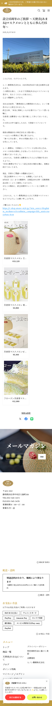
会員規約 (31, 658)
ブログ (6, 664)
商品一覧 (7, 652)
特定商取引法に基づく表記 (37, 652)
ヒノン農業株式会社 (36, 662)
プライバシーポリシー (37, 646)
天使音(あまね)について (13, 658)
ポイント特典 (9, 669)
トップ (6, 647)
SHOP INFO (44, 562)
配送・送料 (44, 595)
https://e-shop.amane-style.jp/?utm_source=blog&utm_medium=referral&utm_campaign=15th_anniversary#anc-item (26, 211)
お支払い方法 (44, 634)
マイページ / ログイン (14, 674)
